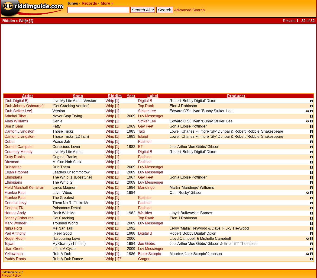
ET (140, 147)
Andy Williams (16, 121)
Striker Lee (147, 111)
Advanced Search (189, 10)
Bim (7, 126)
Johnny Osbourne (19, 218)
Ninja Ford (13, 228)
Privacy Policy (11, 275)
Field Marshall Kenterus (24, 187)
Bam (19, 126)
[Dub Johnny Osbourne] (23, 106)
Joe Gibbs (146, 244)
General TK (13, 208)
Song (78, 96)
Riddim (115, 96)
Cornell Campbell (18, 147)
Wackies (145, 213)
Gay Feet (145, 126)
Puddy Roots (15, 259)
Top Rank (146, 106)
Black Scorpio (149, 254)
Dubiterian (13, 167)
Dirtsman (11, 162)
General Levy (15, 203)
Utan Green (13, 249)
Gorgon (144, 259)
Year (131, 96)
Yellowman (13, 254)
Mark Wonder (15, 223)
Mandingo (146, 187)
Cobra (9, 142)
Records (89, 3)
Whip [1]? (113, 259)
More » (107, 3)
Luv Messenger (150, 116)
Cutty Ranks (14, 157)
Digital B (145, 101)
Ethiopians (13, 177)
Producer (236, 96)
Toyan (9, 244)
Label (152, 96)
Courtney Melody (18, 152)
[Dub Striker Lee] (18, 111)
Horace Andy (15, 213)
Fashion (145, 142)
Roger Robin (15, 238)
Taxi (141, 131)
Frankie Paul (15, 193)
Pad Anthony (15, 233)
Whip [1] (112, 101)
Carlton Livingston (19, 131)
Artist (27, 96)
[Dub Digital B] (16, 101)
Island (143, 136)
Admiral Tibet (15, 116)
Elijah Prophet (16, 172)
